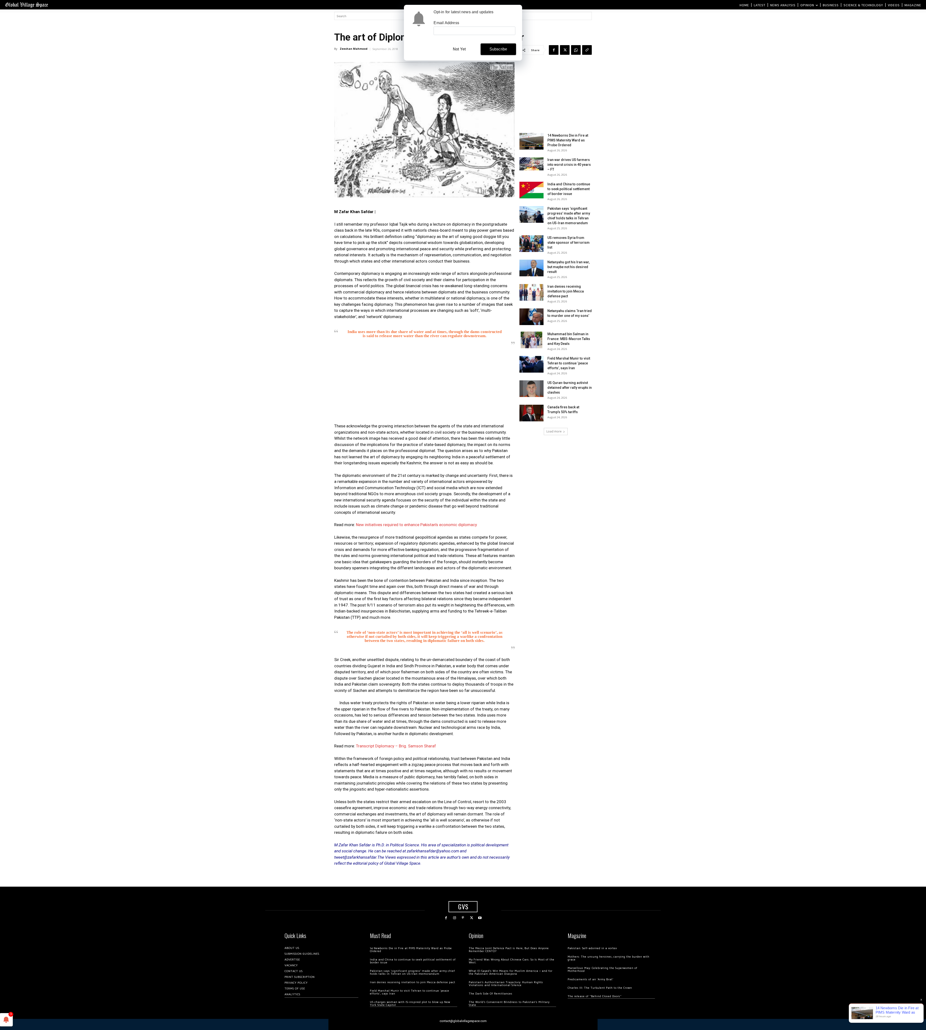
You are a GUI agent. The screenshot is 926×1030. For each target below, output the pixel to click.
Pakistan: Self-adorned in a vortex (592, 948)
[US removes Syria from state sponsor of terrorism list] (531, 243)
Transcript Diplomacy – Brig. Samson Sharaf (396, 746)
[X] (565, 50)
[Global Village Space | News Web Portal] (26, 4)
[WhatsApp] (576, 50)
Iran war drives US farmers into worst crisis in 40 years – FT (569, 164)
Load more (554, 431)
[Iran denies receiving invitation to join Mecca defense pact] (531, 292)
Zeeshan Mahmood (354, 48)
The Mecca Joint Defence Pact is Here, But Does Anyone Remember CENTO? (509, 949)
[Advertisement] (424, 385)
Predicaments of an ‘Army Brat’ (590, 979)
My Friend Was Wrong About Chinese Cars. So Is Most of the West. (511, 961)
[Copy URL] (587, 50)
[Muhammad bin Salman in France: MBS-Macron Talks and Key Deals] (531, 340)
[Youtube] (480, 918)
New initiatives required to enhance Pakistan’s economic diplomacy (416, 524)
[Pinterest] (463, 918)
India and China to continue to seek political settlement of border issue (568, 189)
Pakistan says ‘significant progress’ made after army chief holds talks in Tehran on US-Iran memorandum (412, 972)
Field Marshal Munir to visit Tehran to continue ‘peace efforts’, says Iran (568, 363)
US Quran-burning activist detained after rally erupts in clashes (569, 387)
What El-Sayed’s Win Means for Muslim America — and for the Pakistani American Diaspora (510, 972)
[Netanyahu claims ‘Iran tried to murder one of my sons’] (531, 316)
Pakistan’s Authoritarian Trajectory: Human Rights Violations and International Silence (506, 984)
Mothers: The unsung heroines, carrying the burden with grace (608, 958)
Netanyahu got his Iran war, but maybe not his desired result (568, 267)
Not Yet (459, 49)
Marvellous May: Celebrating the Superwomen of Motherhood (602, 969)
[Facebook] (553, 50)
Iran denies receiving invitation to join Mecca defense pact (565, 291)
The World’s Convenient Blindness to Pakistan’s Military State (509, 1003)
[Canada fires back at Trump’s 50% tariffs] (531, 413)
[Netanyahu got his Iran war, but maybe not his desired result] (531, 268)
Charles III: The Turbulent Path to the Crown (600, 988)
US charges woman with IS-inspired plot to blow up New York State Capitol (410, 1003)
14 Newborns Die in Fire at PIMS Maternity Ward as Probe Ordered (567, 140)
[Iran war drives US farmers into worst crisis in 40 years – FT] (531, 163)
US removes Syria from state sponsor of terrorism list (568, 242)
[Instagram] (454, 918)
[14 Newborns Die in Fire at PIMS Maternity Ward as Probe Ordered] (531, 141)
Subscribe (498, 49)
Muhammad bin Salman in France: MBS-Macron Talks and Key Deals (568, 339)
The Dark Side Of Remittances (490, 993)
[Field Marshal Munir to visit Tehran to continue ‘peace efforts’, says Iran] (531, 364)
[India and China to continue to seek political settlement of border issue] (531, 190)
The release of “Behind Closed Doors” (595, 996)
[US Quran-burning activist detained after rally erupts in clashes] (531, 388)
